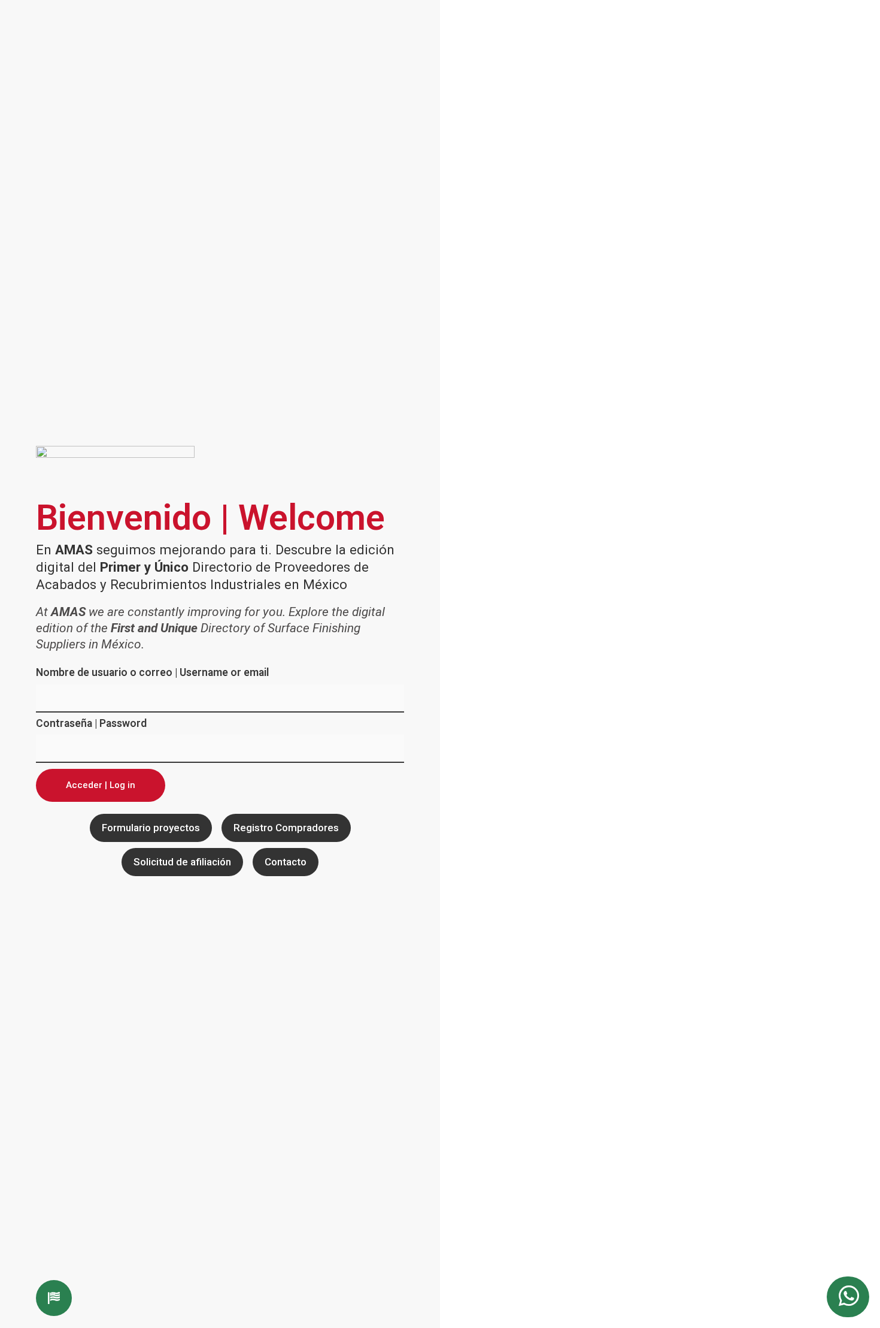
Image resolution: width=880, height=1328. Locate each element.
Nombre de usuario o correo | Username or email (152, 673)
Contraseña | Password (91, 724)
